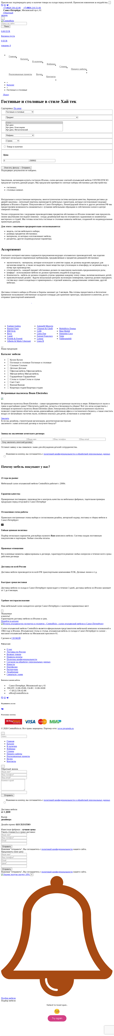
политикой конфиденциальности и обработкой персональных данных (77, 454)
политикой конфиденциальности (57, 849)
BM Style (11, 331)
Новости (11, 664)
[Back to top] (3, 766)
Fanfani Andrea (14, 326)
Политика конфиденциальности (22, 659)
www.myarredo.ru (66, 728)
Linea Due (41, 333)
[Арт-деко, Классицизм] (34, 127)
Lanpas (40, 338)
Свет (12, 382)
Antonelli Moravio (45, 326)
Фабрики (51, 64)
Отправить (26, 168)
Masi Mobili (64, 331)
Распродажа (12, 669)
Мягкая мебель (17, 374)
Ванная (13, 385)
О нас (9, 649)
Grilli (39, 331)
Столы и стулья (17, 379)
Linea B (40, 341)
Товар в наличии (14, 146)
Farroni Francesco (45, 336)
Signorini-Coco (66, 333)
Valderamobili (65, 338)
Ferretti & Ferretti (14, 338)
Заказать (5, 418)
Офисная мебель (18, 371)
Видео (39, 74)
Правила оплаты (14, 657)
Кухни (13, 360)
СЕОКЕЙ (16, 638)
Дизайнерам (12, 672)
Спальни (14, 365)
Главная (12, 56)
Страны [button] (63, 66)
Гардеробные (16, 376)
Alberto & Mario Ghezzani (19, 341)
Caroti (10, 336)
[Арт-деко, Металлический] (34, 130)
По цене (17, 108)
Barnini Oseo (13, 328)
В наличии (37, 61)
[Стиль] (34, 123)
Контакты (51, 76)
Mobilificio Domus (67, 328)
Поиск (6, 26)
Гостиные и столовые (20, 362)
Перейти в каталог (10, 621)
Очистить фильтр (11, 168)
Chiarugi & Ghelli (45, 328)
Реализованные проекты (20, 74)
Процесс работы (78, 69)
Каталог (24, 59)
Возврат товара (14, 654)
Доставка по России (16, 652)
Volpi (61, 336)
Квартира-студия (18, 387)
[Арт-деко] (34, 125)
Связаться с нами (15, 674)
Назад (6, 94)
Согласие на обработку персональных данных (28, 662)
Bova (9, 333)
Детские (14, 368)
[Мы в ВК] (2, 709)
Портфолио (12, 667)
